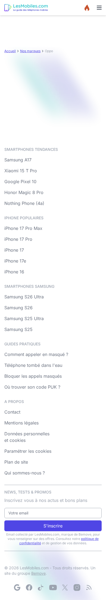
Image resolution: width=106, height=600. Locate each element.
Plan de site (16, 462)
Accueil (10, 51)
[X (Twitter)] (65, 587)
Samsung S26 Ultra (24, 296)
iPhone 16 (14, 271)
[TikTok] (41, 587)
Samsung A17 (18, 159)
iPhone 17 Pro (18, 239)
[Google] (17, 587)
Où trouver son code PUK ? (32, 387)
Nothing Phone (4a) (24, 203)
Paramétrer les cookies (27, 451)
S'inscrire (53, 526)
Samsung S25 (18, 329)
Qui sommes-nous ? (24, 473)
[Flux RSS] (89, 587)
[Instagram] (77, 587)
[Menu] (99, 7)
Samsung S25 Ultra (24, 318)
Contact (12, 412)
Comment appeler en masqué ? (36, 354)
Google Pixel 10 (20, 181)
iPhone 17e (15, 261)
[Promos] (87, 7)
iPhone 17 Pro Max (23, 228)
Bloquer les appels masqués (33, 376)
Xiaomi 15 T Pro (20, 170)
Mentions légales (21, 423)
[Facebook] (29, 587)
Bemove (38, 573)
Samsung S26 (18, 307)
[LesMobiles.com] (26, 7)
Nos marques (30, 51)
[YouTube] (53, 587)
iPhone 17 (14, 250)
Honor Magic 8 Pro (23, 192)
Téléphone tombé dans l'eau (33, 365)
